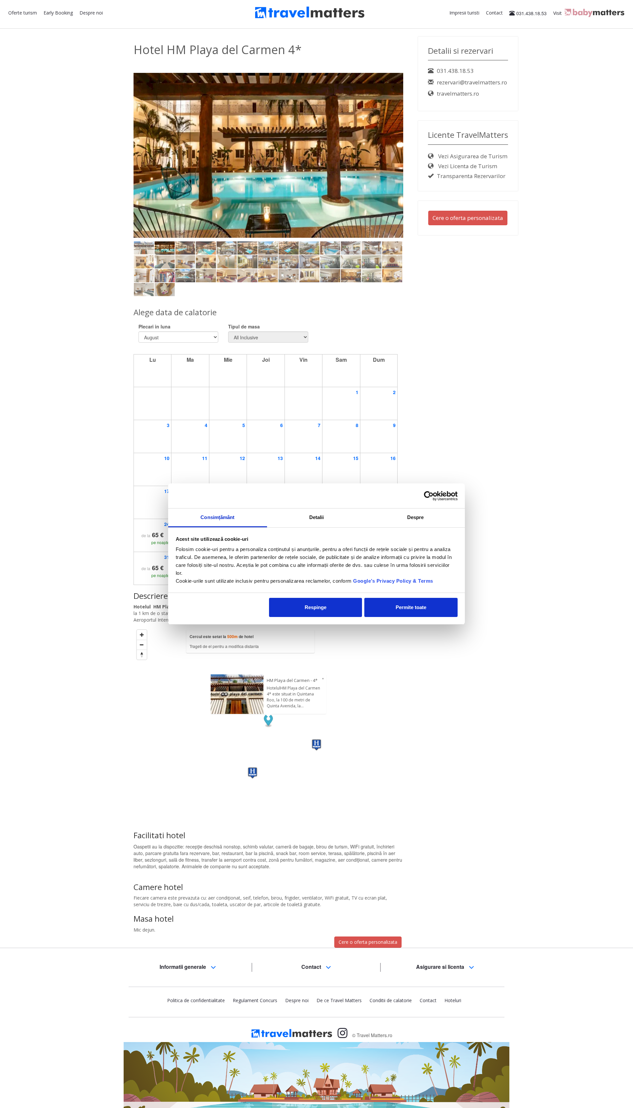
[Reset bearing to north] (142, 655)
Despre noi (91, 13)
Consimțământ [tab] (217, 517)
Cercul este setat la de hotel (222, 636)
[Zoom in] (142, 635)
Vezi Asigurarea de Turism (472, 156)
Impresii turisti (464, 13)
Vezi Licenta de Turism (467, 166)
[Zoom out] (142, 645)
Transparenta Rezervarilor (471, 176)
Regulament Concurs (255, 1000)
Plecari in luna (154, 326)
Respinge (315, 607)
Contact (494, 13)
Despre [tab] (415, 517)
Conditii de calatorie (391, 1000)
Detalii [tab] (316, 517)
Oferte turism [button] (22, 13)
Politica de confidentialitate (196, 1000)
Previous (123, 166)
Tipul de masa (244, 326)
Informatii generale (183, 966)
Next (414, 166)
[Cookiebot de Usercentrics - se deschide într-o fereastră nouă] (429, 496)
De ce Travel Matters (339, 1000)
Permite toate (411, 607)
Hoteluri (452, 1000)
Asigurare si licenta (441, 966)
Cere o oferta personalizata (368, 942)
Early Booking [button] (58, 13)
